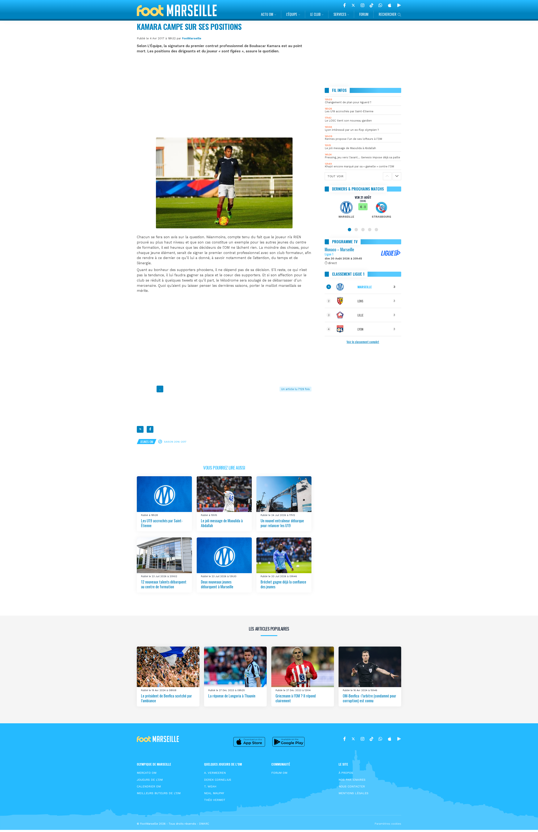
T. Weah (210, 786)
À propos (346, 772)
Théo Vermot (214, 800)
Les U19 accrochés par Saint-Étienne (162, 523)
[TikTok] (371, 5)
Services (340, 14)
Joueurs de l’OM (150, 779)
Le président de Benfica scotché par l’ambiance (166, 698)
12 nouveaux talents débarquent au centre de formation (163, 584)
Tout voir (335, 176)
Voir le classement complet (363, 341)
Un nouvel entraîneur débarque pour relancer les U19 (282, 523)
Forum (363, 14)
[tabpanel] (363, 209)
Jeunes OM (146, 441)
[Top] (527, 823)
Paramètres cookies (387, 823)
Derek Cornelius (217, 779)
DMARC (204, 823)
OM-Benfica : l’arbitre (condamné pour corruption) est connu (369, 698)
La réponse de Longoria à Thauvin (231, 695)
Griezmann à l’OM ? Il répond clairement (296, 698)
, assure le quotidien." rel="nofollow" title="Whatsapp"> (160, 389)
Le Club (315, 14)
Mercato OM (146, 772)
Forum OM (279, 772)
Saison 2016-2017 (175, 441)
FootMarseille (191, 38)
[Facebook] (344, 5)
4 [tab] (369, 229)
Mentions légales (353, 793)
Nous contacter (352, 786)
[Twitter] (353, 5)
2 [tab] (356, 229)
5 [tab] (376, 229)
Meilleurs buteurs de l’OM (159, 793)
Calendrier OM (149, 786)
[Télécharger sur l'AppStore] (390, 5)
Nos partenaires (352, 779)
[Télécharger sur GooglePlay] (399, 5)
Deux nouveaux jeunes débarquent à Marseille (217, 584)
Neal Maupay (214, 793)
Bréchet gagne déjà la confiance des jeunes (283, 584)
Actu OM (267, 14)
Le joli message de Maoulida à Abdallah (222, 523)
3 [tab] (363, 229)
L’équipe (291, 14)
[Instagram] (362, 5)
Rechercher (387, 14)
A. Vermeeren (215, 772)
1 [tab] (349, 229)
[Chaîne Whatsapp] (380, 5)
